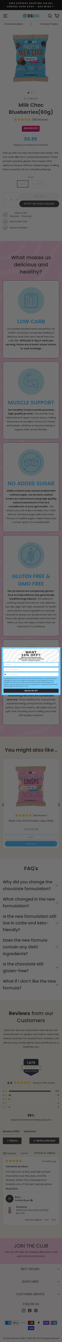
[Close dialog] (58, 649)
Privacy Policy (19, 686)
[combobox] (6, 674)
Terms (26, 686)
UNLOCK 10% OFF (31, 690)
